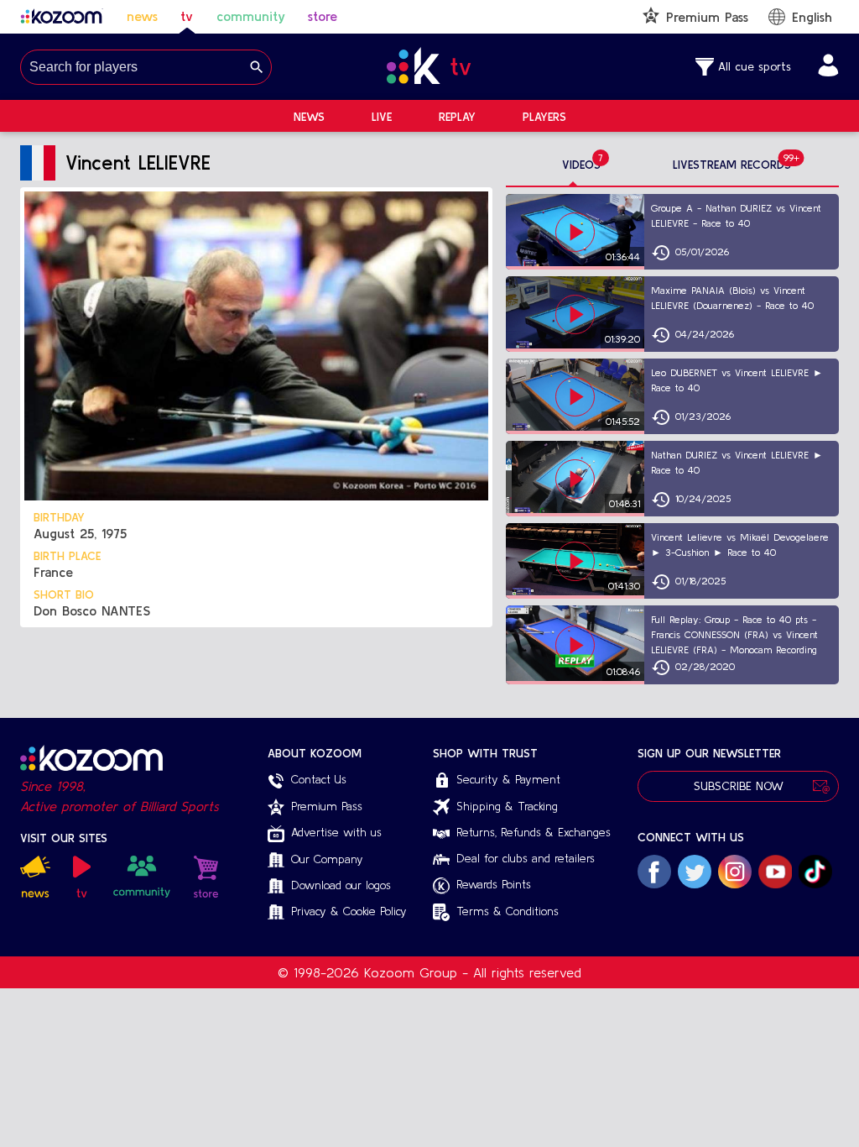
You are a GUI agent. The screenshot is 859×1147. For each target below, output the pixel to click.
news (142, 16)
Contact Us (318, 779)
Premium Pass (326, 806)
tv (186, 16)
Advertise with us (336, 832)
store (322, 16)
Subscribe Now (739, 786)
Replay (457, 116)
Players (544, 116)
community (250, 16)
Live (382, 116)
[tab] (581, 165)
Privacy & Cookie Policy (349, 911)
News (309, 116)
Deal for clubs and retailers (525, 858)
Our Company (327, 859)
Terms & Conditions (507, 911)
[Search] (256, 67)
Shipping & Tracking (507, 806)
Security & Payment (508, 779)
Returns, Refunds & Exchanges (533, 832)
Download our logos (341, 885)
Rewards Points (493, 884)
